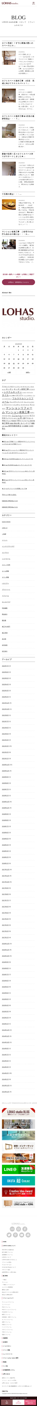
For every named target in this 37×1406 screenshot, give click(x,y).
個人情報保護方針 (13, 1386)
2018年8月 (5, 820)
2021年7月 (5, 721)
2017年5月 (5, 913)
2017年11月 (5, 876)
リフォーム (17, 415)
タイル (5, 395)
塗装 (18, 418)
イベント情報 (6, 1350)
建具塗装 (32, 421)
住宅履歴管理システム (9, 1370)
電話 (6, 1402)
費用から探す (5, 1289)
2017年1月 (5, 937)
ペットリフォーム (6, 1327)
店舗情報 (5, 1338)
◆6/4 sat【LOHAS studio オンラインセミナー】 (17, 465)
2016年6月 (5, 980)
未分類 (4, 639)
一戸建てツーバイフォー (8, 1284)
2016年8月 (5, 968)
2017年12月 (5, 869)
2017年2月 (5, 931)
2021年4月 (5, 740)
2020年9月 (5, 777)
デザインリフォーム (7, 1329)
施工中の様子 (6, 626)
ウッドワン (17, 386)
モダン (9, 415)
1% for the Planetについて (9, 1267)
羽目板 (6, 426)
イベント (4, 540)
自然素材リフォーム (7, 1254)
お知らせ (4, 528)
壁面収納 (13, 421)
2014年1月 (5, 1079)
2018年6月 (5, 832)
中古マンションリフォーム (9, 1309)
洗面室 (11, 423)
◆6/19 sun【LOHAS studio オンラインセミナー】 (17, 459)
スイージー (30, 392)
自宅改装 (4, 645)
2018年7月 (5, 826)
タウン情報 (12, 395)
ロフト (32, 415)
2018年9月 (5, 814)
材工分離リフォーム (7, 1252)
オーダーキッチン (25, 386)
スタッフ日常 (6, 565)
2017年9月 (5, 888)
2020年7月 (5, 789)
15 (18, 359)
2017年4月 (5, 919)
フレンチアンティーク (16, 402)
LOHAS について (6, 1257)
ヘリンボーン (16, 404)
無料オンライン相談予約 (8, 1378)
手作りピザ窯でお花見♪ (9, 495)
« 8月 (9, 372)
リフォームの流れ (6, 1262)
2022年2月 (5, 697)
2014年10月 (5, 1042)
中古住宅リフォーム (7, 1312)
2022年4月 (5, 684)
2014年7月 (5, 1054)
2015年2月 (5, 1017)
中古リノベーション (9, 418)
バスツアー (19, 395)
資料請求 (18, 1402)
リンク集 (5, 1366)
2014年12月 (5, 1030)
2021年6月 (5, 727)
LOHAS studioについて (9, 1245)
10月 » (28, 372)
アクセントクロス (8, 386)
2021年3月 (5, 746)
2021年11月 (5, 703)
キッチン (9, 389)
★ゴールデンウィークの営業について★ (14, 488)
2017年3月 (5, 925)
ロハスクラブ (25, 415)
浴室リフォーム (6, 1322)
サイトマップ (5, 1386)
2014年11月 (5, 1036)
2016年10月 (5, 956)
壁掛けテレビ (6, 421)
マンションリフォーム (8, 1302)
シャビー (24, 392)
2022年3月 (5, 690)
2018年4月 (5, 845)
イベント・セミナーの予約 (9, 1380)
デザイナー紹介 (6, 1269)
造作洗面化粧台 (14, 426)
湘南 (33, 423)
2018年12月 (5, 801)
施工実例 (5, 423)
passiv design (6, 522)
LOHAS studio (10, 3)
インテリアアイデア (8, 546)
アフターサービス (6, 1264)
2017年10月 (5, 882)
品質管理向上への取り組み (9, 1272)
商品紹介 (4, 614)
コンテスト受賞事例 (7, 1287)
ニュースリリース (7, 1354)
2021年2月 (5, 752)
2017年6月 (5, 906)
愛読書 (4, 620)
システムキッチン (13, 392)
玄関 (3, 426)
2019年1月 (5, 795)
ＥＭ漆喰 (25, 426)
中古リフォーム (6, 1307)
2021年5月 (5, 734)
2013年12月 (5, 1085)
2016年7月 (5, 974)
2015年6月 (5, 993)
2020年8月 (5, 783)
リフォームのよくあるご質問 (10, 1358)
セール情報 (5, 571)
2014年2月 (5, 1073)
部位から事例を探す (7, 1294)
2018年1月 (5, 863)
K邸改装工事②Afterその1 (10, 507)
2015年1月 (5, 1024)
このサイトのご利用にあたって (25, 1386)
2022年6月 (5, 672)
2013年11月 (5, 1092)
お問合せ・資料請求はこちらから (18, 282)
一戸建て (4, 1279)
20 (9, 363)
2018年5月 (5, 838)
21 (14, 363)
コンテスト (5, 552)
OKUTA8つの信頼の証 (8, 1249)
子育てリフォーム (23, 421)
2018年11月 (5, 808)
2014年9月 (5, 1048)
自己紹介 (4, 651)
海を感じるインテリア (22, 423)
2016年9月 (5, 962)
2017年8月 (5, 894)
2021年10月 (5, 709)
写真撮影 (4, 608)
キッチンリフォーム (7, 1319)
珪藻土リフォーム (6, 1324)
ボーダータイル (25, 404)
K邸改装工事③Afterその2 (10, 501)
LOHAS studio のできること (9, 1259)
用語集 (4, 1362)
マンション (5, 1282)
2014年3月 (5, 1067)
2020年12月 (5, 764)
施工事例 (5, 1275)
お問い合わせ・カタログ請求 (9, 1383)
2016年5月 (5, 987)
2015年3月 (5, 1011)
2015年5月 (5, 999)
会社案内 (5, 1342)
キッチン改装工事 (21, 389)
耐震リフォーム (6, 1314)
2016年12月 (5, 943)
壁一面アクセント (26, 418)
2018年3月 (5, 851)
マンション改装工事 (17, 412)
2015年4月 (5, 1005)
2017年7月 (5, 900)
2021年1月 (5, 758)
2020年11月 (5, 771)
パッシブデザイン (28, 395)
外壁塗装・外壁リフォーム (9, 1317)
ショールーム (6, 559)
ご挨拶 (4, 534)
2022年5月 (5, 678)
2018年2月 (5, 857)
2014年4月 (5, 1061)
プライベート (8, 404)
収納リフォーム (6, 1334)
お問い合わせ (6, 1374)
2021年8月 (5, 715)
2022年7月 (5, 666)
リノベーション (6, 1304)
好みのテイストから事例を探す (10, 1292)
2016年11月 (5, 950)
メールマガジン (7, 1346)
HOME (4, 1241)
